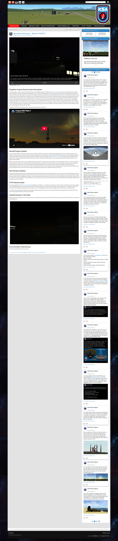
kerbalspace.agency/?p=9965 (100, 281)
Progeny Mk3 (34, 252)
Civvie (15, 252)
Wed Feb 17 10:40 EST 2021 (89, 267)
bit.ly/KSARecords (98, 255)
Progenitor (29, 252)
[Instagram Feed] (16, 2)
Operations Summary (28, 35)
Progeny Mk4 (39, 252)
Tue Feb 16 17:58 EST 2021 (89, 287)
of (44, 83)
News (23, 35)
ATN (12, 252)
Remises (58, 173)
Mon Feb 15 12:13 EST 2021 (89, 455)
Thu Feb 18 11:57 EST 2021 (89, 88)
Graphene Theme (105, 536)
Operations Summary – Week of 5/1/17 (72, 29)
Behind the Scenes (18, 35)
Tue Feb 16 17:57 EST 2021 (89, 318)
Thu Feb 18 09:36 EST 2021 (89, 161)
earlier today (54, 92)
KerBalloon (25, 252)
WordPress (95, 536)
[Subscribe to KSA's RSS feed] (9, 2)
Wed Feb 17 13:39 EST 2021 (89, 244)
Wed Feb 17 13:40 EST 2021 (89, 224)
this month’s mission (56, 156)
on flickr (18, 85)
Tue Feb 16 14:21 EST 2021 (89, 401)
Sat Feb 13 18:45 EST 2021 (89, 515)
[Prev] (13, 82)
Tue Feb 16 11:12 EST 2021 (89, 421)
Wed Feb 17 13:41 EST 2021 (89, 205)
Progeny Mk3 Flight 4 (13, 29)
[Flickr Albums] (20, 2)
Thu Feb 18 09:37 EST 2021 (89, 126)
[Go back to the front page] (59, 14)
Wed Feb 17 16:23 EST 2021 (89, 186)
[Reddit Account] (23, 2)
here (43, 185)
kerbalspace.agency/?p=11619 (98, 377)
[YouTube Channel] (13, 2)
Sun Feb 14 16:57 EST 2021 (89, 482)
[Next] (76, 82)
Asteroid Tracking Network (26, 185)
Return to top (106, 533)
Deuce (17, 252)
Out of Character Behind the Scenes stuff (19, 249)
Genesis (20, 252)
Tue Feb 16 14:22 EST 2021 (89, 364)
